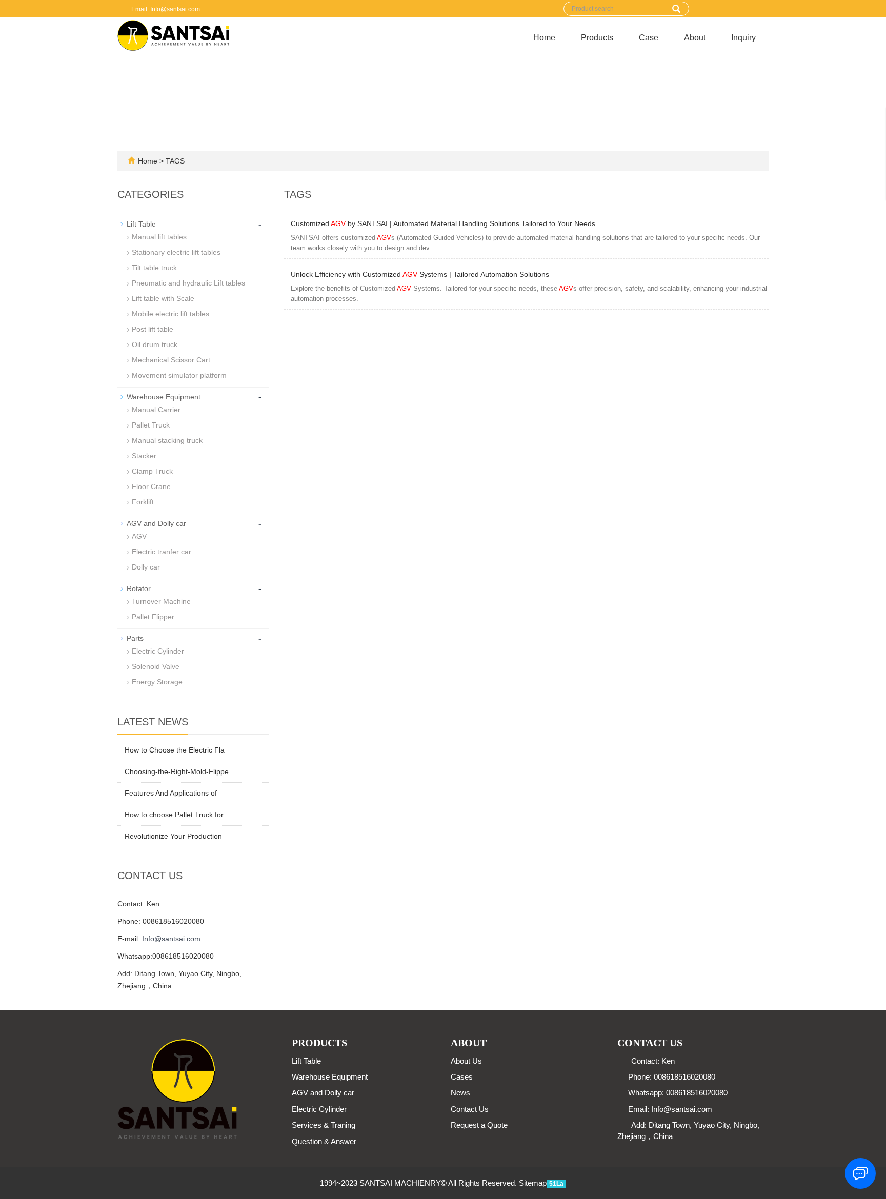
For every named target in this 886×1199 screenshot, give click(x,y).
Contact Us (470, 1109)
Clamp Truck (152, 471)
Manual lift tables (159, 237)
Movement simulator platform (179, 375)
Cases (462, 1076)
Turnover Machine (161, 601)
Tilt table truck (154, 267)
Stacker (144, 456)
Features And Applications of (171, 793)
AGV (139, 536)
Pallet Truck (151, 425)
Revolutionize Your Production (173, 836)
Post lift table (152, 329)
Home (544, 37)
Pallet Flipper (153, 617)
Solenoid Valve (155, 666)
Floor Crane (151, 486)
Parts (135, 638)
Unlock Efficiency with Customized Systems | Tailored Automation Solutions (420, 274)
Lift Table (141, 224)
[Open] (874, 154)
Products (597, 37)
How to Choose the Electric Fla (175, 750)
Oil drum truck (154, 344)
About (695, 37)
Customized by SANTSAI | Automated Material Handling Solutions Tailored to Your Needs (443, 223)
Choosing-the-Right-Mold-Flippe (177, 771)
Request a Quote (479, 1125)
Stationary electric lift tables (176, 252)
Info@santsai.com (171, 938)
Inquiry (743, 37)
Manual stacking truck (167, 440)
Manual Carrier (156, 409)
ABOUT (469, 1042)
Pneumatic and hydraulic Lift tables (188, 283)
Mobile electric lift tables (170, 314)
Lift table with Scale (163, 298)
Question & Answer (324, 1141)
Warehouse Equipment (163, 397)
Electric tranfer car (161, 551)
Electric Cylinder (158, 651)
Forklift (143, 502)
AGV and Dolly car (156, 523)
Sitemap (533, 1182)
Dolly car (146, 567)
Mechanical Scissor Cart (171, 360)
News (460, 1092)
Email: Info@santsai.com (165, 9)
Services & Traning (323, 1125)
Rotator (139, 588)
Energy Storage (157, 682)
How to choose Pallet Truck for (174, 814)
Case (648, 37)
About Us (466, 1060)
